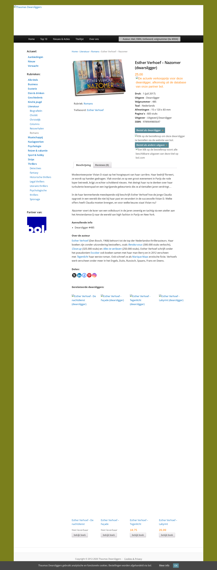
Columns (35, 124)
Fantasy (34, 172)
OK (175, 565)
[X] (74, 275)
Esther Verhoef (95, 110)
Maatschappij (35, 137)
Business (33, 84)
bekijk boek (80, 534)
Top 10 (43, 39)
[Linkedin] (79, 275)
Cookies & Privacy (133, 559)
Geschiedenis (35, 97)
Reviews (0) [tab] (102, 165)
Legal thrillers (37, 181)
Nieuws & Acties (61, 39)
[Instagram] (94, 275)
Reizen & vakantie (37, 150)
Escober (95, 252)
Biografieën (36, 110)
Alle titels (33, 79)
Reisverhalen (37, 128)
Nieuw (31, 61)
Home (31, 39)
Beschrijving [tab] (83, 165)
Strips (31, 159)
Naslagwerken (36, 141)
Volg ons (196, 39)
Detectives (35, 168)
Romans (95, 51)
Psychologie (34, 146)
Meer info (164, 565)
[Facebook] (84, 275)
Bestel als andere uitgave (151, 145)
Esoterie (32, 88)
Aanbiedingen (35, 57)
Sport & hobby (36, 155)
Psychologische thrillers (38, 192)
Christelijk (35, 119)
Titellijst (80, 39)
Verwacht (33, 65)
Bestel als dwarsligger (150, 130)
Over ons (94, 39)
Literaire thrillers (39, 186)
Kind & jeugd (35, 102)
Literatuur (84, 51)
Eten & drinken (36, 93)
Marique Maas (140, 256)
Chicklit (34, 115)
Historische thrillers (40, 177)
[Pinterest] (89, 275)
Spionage (35, 199)
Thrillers (32, 163)
